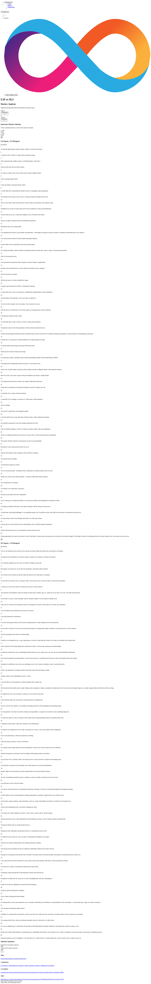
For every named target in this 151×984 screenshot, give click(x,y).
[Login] (5, 95)
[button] (75, 147)
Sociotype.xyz (8, 2)
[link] (4, 958)
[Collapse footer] (2, 951)
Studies (10, 5)
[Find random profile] (5, 15)
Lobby (9, 4)
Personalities (11, 7)
